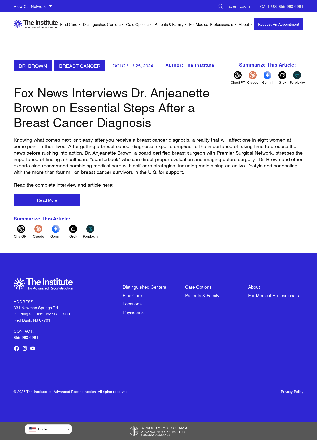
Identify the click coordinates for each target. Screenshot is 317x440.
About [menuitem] (244, 24)
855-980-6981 (26, 337)
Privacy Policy (292, 391)
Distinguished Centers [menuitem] (102, 24)
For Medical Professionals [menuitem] (211, 24)
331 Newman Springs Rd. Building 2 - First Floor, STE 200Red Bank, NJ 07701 (42, 313)
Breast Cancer (79, 65)
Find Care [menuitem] (68, 24)
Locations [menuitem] (132, 303)
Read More (47, 200)
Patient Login (237, 6)
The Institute (199, 65)
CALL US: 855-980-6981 (281, 6)
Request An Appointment (278, 24)
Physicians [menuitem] (133, 312)
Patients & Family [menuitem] (169, 24)
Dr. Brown (33, 65)
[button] (48, 429)
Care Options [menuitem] (137, 24)
